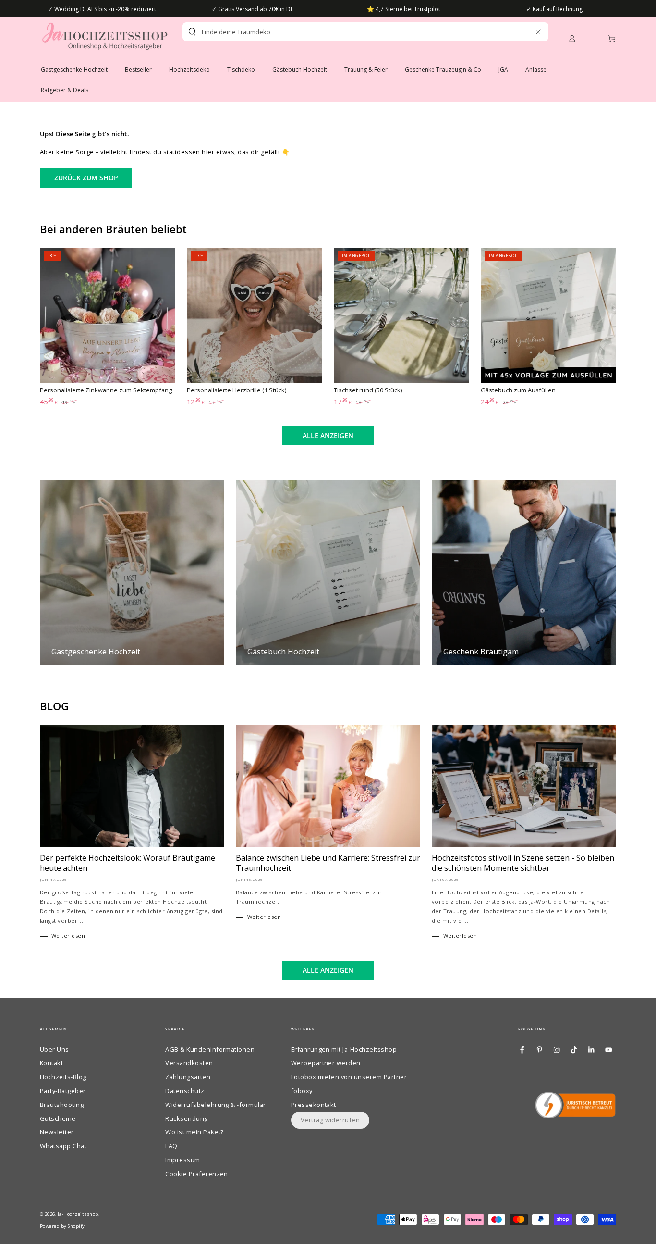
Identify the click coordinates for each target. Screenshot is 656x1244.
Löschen (517, 31)
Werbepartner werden (326, 1062)
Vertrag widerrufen (330, 1120)
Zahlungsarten (187, 1076)
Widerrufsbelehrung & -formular (215, 1104)
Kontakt (51, 1062)
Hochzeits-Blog (63, 1076)
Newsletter (57, 1132)
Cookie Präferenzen (196, 1173)
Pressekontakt (313, 1104)
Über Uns (54, 1049)
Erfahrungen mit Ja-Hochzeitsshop (344, 1049)
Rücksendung (186, 1118)
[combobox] (349, 31)
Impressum (182, 1160)
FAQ (171, 1146)
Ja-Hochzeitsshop (78, 1214)
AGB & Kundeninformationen (210, 1049)
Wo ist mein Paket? (194, 1132)
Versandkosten (189, 1062)
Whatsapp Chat (63, 1146)
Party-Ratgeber (63, 1090)
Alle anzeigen (328, 435)
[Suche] (192, 32)
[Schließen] (538, 31)
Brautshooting (62, 1104)
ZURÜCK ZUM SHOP (86, 177)
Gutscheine (58, 1118)
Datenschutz (184, 1090)
